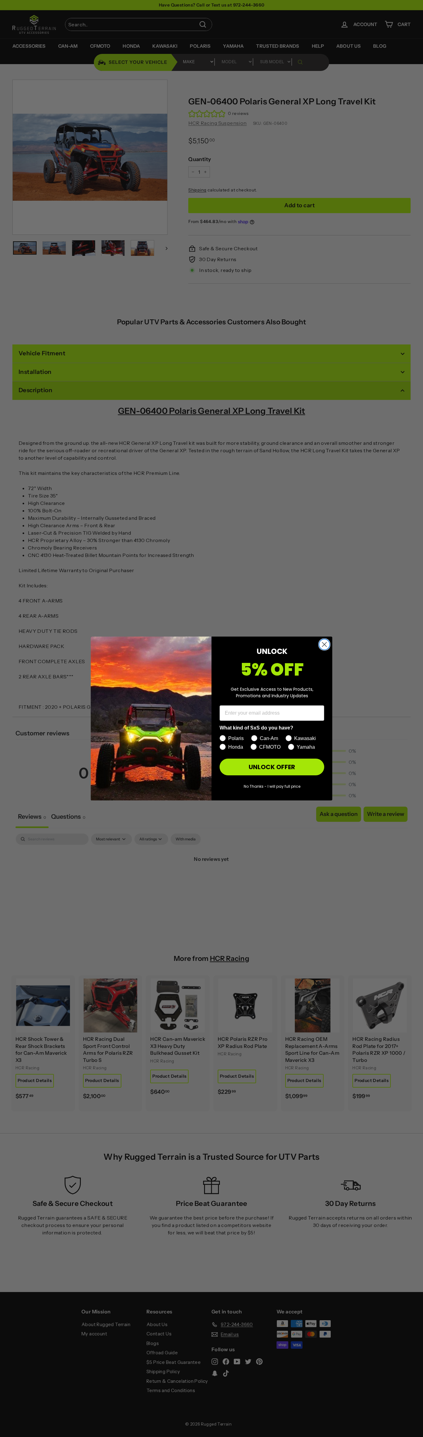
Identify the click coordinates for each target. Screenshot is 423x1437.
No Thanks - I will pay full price (272, 786)
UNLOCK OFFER (272, 767)
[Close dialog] (324, 644)
